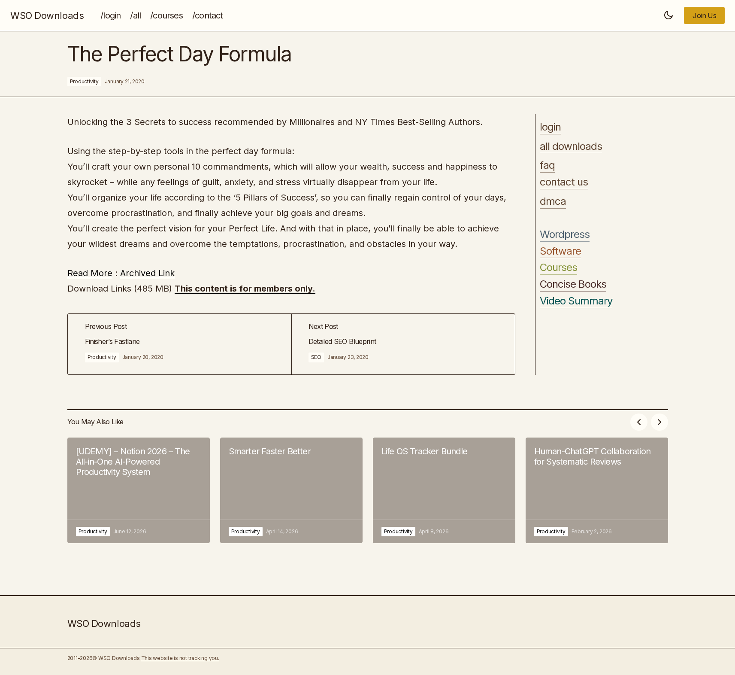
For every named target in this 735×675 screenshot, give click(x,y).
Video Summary (576, 301)
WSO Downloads (47, 15)
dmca (553, 201)
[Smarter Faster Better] (291, 491)
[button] (668, 15)
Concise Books (573, 284)
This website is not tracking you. (180, 658)
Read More (89, 273)
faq (547, 166)
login (550, 127)
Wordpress (565, 234)
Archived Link (147, 273)
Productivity (84, 81)
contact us (564, 182)
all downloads (571, 146)
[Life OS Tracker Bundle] (444, 491)
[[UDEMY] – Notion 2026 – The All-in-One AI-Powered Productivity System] (138, 491)
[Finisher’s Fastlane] (179, 344)
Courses (558, 268)
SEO (316, 357)
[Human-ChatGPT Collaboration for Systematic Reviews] (597, 491)
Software (560, 251)
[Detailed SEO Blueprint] (403, 344)
